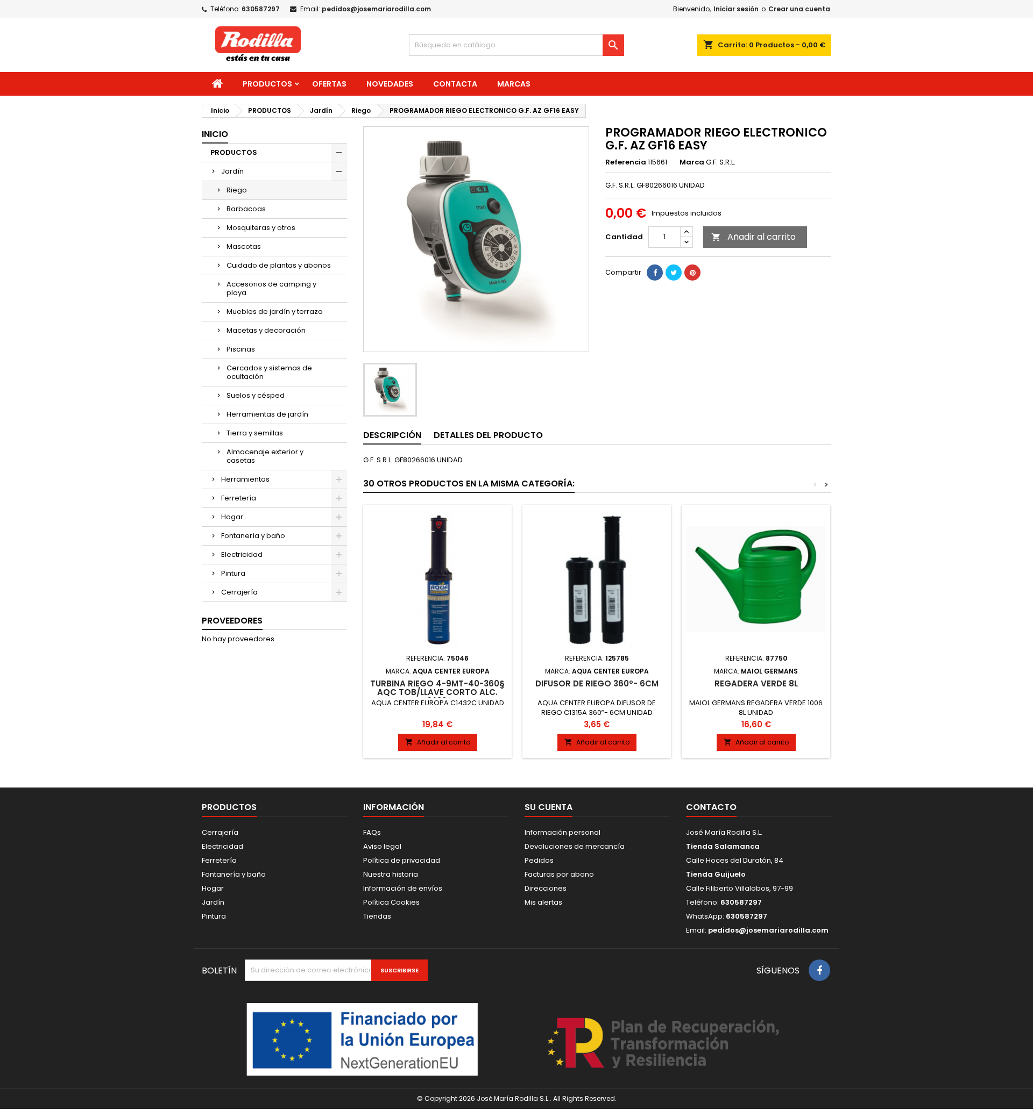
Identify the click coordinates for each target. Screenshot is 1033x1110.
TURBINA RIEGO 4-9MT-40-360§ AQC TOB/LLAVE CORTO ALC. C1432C (437, 692)
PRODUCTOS (267, 83)
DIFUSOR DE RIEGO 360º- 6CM (597, 683)
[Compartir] (655, 272)
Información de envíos (402, 888)
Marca (692, 162)
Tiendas (377, 916)
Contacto (711, 807)
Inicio (215, 134)
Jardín (232, 171)
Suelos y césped (256, 395)
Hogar (232, 517)
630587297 (261, 8)
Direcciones (546, 888)
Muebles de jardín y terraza (275, 311)
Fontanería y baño (253, 536)
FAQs (372, 832)
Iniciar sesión (736, 8)
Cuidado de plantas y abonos (279, 265)
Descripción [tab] (392, 435)
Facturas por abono (559, 874)
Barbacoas (246, 209)
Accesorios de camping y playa (271, 288)
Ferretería (238, 498)
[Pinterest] (692, 272)
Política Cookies (391, 902)
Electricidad (242, 554)
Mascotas (244, 246)
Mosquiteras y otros (261, 228)
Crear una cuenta (799, 8)
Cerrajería (239, 592)
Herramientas (245, 479)
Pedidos (539, 860)
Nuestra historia (390, 874)
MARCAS (513, 83)
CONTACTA (455, 83)
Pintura (233, 573)
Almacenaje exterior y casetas (265, 456)
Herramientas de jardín (267, 414)
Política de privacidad (401, 860)
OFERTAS (329, 83)
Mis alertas (543, 902)
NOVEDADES (389, 83)
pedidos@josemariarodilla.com (376, 8)
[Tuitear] (674, 272)
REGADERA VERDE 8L (756, 683)
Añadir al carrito (753, 237)
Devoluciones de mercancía (575, 846)
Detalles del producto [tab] (488, 435)
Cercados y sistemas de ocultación (269, 372)
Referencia (625, 162)
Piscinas (241, 349)
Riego (237, 190)
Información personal (562, 832)
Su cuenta (548, 807)
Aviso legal (382, 846)
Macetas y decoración (266, 330)
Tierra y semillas (255, 433)
